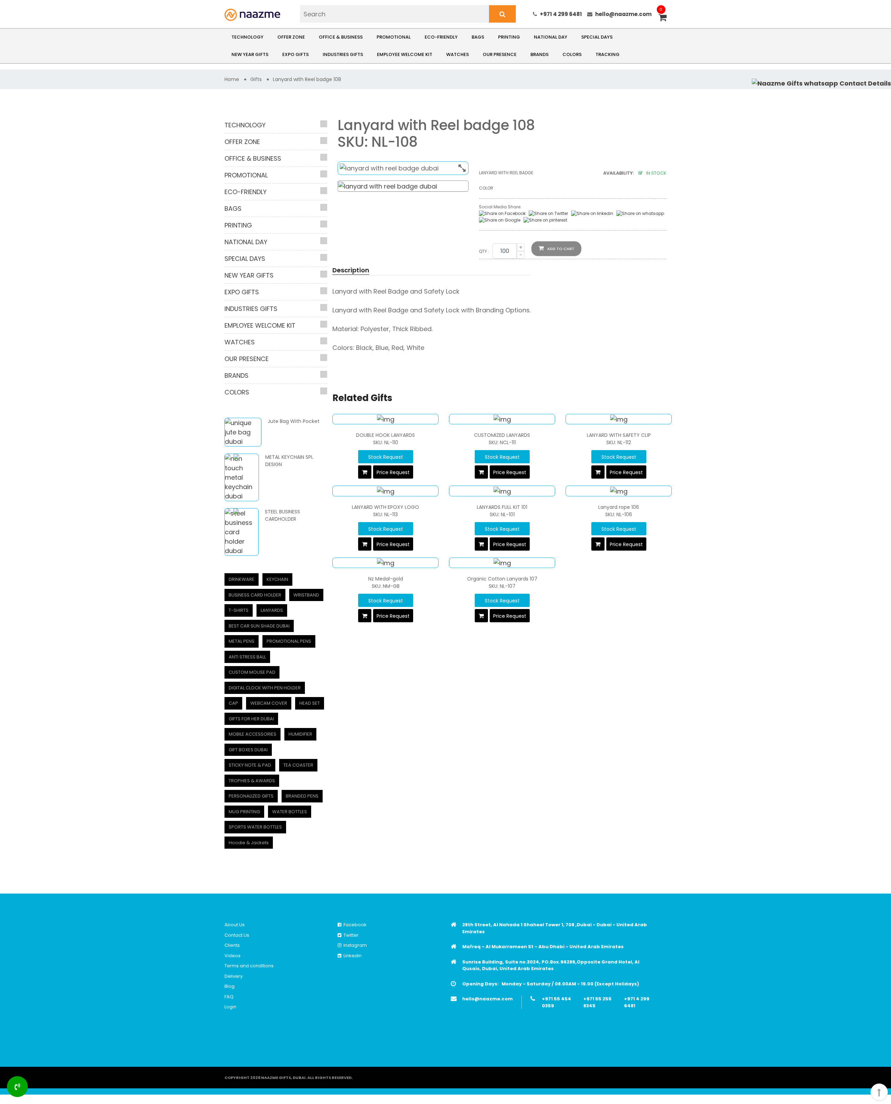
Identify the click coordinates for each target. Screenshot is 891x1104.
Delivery (233, 976)
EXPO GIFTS (295, 54)
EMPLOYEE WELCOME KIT (404, 54)
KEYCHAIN (277, 579)
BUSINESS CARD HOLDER (255, 595)
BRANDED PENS (302, 796)
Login (230, 1006)
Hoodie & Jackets (249, 842)
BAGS (478, 37)
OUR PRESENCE (500, 54)
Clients (232, 945)
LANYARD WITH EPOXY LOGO (385, 507)
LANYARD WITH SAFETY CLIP (619, 435)
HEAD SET (309, 703)
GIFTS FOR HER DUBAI (251, 718)
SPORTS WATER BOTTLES (255, 827)
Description (350, 270)
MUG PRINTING (244, 811)
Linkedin (351, 955)
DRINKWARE (241, 579)
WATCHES (457, 54)
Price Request (393, 472)
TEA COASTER (298, 765)
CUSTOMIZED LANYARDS (502, 435)
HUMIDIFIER (300, 734)
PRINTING (509, 37)
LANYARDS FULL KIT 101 (502, 507)
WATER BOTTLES (289, 811)
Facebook (353, 924)
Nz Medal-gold (385, 578)
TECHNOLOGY (247, 37)
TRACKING (608, 54)
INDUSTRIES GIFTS (343, 54)
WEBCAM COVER (268, 703)
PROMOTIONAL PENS (289, 641)
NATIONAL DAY (550, 37)
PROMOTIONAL (394, 37)
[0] (663, 18)
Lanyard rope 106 (618, 507)
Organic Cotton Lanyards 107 (502, 578)
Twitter (349, 935)
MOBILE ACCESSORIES (252, 734)
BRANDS (539, 54)
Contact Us (236, 935)
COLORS (572, 54)
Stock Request (385, 457)
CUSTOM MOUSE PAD (252, 672)
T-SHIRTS (239, 610)
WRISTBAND (306, 595)
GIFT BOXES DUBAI (248, 749)
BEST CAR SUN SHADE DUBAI (259, 626)
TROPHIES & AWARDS (252, 780)
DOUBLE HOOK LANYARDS (385, 435)
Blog (229, 986)
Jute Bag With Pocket (294, 421)
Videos (232, 955)
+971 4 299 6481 (561, 14)
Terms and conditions (249, 965)
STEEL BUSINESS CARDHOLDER (282, 515)
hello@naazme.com (623, 14)
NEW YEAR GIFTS (249, 54)
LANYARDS (272, 610)
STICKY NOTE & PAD (250, 765)
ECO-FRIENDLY (441, 37)
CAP (233, 703)
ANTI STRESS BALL (247, 657)
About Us (234, 924)
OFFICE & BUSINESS (341, 37)
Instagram (354, 945)
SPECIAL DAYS (597, 37)
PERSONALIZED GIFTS (251, 796)
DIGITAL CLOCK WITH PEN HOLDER (265, 688)
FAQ (229, 996)
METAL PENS (241, 641)
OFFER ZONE (291, 37)
